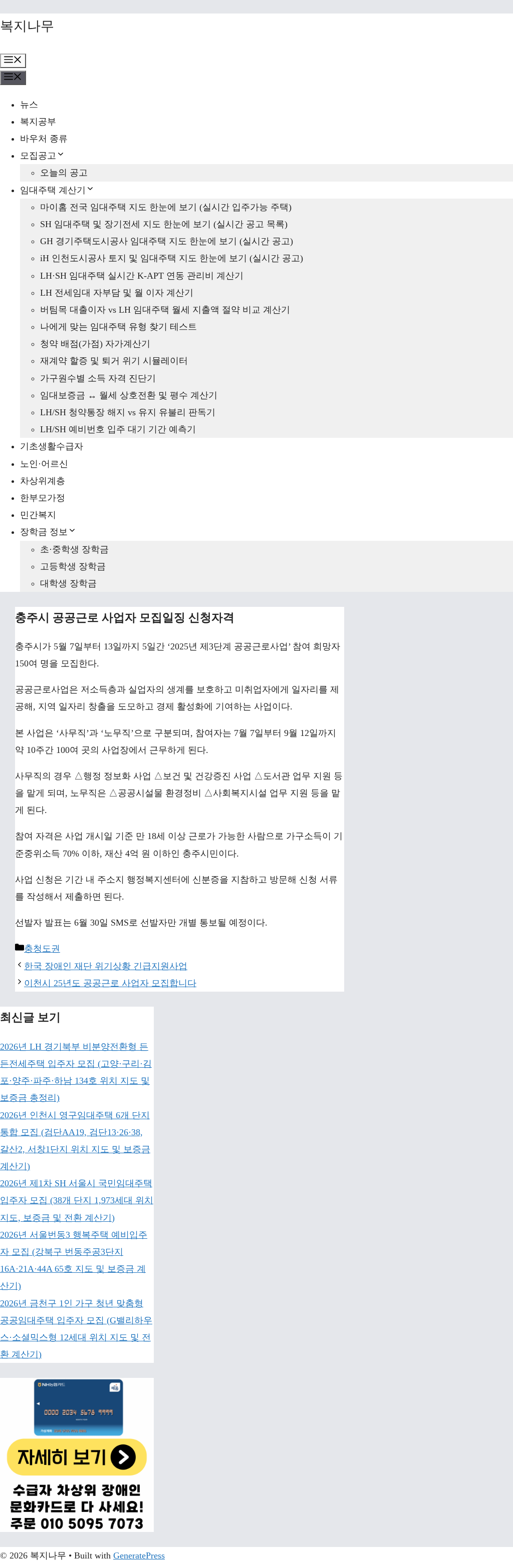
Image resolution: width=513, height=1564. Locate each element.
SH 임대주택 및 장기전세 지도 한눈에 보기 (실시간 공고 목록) (164, 224)
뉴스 (29, 105)
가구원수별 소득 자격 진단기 (98, 378)
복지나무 (27, 26)
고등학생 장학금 (73, 566)
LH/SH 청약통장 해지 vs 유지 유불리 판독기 (127, 412)
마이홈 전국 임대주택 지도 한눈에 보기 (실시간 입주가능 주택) (166, 207)
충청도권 (42, 949)
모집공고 (38, 156)
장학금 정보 (44, 532)
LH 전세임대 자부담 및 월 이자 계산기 (116, 293)
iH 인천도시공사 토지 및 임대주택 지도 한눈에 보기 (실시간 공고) (171, 258)
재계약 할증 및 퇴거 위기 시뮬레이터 (114, 361)
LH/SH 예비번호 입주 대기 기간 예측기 (118, 429)
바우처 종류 (44, 139)
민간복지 (38, 515)
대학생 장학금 (68, 583)
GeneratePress (139, 1555)
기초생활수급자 (51, 446)
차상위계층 (42, 481)
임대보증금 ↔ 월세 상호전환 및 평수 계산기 (128, 395)
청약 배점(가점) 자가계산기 (95, 344)
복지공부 (38, 122)
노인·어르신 (44, 464)
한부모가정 (42, 498)
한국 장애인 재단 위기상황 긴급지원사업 (105, 966)
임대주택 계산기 (53, 190)
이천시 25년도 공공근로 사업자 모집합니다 (110, 983)
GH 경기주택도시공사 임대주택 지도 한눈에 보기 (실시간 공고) (166, 241)
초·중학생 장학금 (74, 549)
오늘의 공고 (64, 173)
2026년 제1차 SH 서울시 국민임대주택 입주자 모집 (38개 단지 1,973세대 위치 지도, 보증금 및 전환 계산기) (76, 1200)
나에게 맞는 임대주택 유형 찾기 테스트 (118, 327)
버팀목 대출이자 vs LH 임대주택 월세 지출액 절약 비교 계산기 (165, 310)
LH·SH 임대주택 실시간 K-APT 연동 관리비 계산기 (141, 276)
